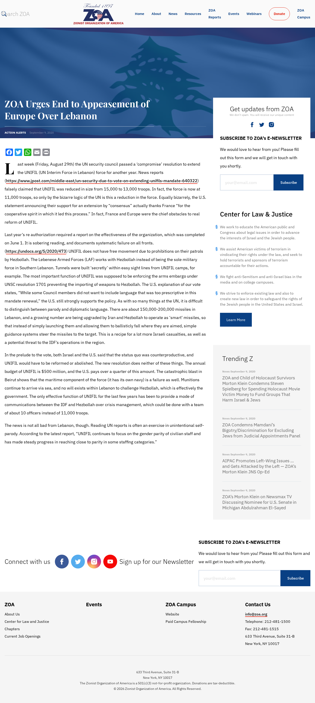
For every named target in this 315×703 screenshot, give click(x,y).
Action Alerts (15, 132)
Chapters (12, 629)
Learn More (235, 319)
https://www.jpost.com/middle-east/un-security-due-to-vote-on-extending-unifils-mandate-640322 (101, 180)
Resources (193, 14)
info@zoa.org (256, 614)
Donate (279, 14)
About (156, 14)
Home (139, 14)
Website (172, 614)
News (173, 14)
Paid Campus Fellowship (186, 621)
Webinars (254, 14)
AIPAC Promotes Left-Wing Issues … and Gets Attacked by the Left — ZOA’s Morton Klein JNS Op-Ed (259, 466)
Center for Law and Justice (27, 621)
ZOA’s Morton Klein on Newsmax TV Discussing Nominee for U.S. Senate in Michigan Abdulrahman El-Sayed (259, 502)
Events (233, 14)
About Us (12, 614)
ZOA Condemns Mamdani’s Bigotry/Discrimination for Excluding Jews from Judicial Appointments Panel (261, 430)
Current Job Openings (23, 636)
